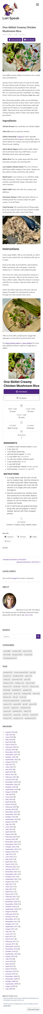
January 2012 (10, 916)
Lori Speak (11, 18)
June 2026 (9, 737)
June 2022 (9, 857)
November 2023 (11, 814)
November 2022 (11, 844)
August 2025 (10, 762)
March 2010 (9, 969)
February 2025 (10, 777)
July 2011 (9, 931)
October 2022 (10, 847)
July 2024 (9, 794)
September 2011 (11, 926)
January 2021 (10, 899)
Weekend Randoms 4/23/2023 (28, 562)
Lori (15, 35)
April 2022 (9, 862)
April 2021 (9, 891)
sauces (7, 711)
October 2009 (10, 981)
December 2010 (11, 946)
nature (7, 704)
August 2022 (10, 852)
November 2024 (11, 784)
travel (34, 715)
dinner (7, 686)
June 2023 (9, 827)
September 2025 (11, 759)
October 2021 (10, 876)
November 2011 (11, 921)
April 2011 (9, 936)
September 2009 (11, 984)
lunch (23, 697)
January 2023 (10, 839)
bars (32, 672)
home (36, 693)
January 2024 (10, 809)
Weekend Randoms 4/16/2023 (15, 559)
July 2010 (9, 959)
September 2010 (11, 954)
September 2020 (11, 909)
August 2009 (10, 986)
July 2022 (9, 854)
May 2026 (9, 739)
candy (6, 679)
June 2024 (9, 797)
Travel (28, 654)
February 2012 (10, 914)
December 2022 (11, 842)
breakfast (18, 676)
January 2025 (10, 779)
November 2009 (11, 979)
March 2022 (9, 864)
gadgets (27, 690)
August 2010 (10, 956)
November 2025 (11, 754)
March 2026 (9, 744)
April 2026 (9, 742)
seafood (17, 711)
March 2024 (9, 804)
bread (7, 676)
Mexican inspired (11, 700)
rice (6, 708)
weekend (30, 718)
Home (27, 651)
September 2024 (11, 789)
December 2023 (11, 812)
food (6, 690)
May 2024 (9, 799)
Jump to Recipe (16, 39)
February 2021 (10, 896)
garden (7, 693)
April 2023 (9, 832)
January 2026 (10, 749)
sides (27, 711)
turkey (7, 718)
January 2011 (10, 944)
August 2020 (10, 911)
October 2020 (10, 906)
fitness (34, 686)
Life (6, 654)
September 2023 (11, 819)
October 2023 (10, 817)
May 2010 (9, 964)
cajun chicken (27, 343)
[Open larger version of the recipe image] (21, 366)
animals (7, 672)
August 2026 (10, 732)
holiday (26, 693)
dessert (30, 683)
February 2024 (10, 807)
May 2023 (9, 829)
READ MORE (29, 615)
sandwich (25, 708)
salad (14, 708)
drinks (16, 686)
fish (25, 686)
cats (27, 679)
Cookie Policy (7, 1005)
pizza (32, 704)
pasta (17, 704)
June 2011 (9, 934)
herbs (17, 693)
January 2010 (10, 974)
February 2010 (10, 971)
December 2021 (11, 871)
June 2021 (9, 886)
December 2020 (11, 901)
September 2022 (11, 849)
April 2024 (9, 802)
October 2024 (10, 787)
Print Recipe (30, 39)
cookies (19, 683)
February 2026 (10, 747)
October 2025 (10, 757)
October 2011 (10, 924)
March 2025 (9, 774)
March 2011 (9, 939)
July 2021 (9, 884)
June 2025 (9, 767)
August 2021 (10, 881)
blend (20, 136)
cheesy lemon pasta (12, 343)
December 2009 (11, 976)
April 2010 (9, 966)
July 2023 (9, 824)
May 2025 (9, 769)
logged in (15, 578)
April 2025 (9, 772)
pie (25, 704)
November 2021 (11, 874)
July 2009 (9, 989)
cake (28, 676)
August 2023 (10, 822)
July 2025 (9, 764)
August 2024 (10, 792)
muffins (25, 700)
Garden (16, 651)
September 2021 (11, 879)
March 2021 (9, 894)
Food (6, 651)
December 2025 (11, 752)
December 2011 (11, 919)
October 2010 (10, 951)
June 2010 (9, 961)
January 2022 (10, 869)
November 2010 (11, 949)
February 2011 (10, 941)
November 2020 (11, 904)
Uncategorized (10, 658)
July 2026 (9, 734)
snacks (7, 715)
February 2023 (10, 837)
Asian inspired (21, 672)
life (15, 697)
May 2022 (9, 859)
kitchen (7, 697)
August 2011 (10, 929)
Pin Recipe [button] (23, 398)
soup (16, 715)
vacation (18, 718)
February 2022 (10, 867)
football (16, 690)
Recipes (22, 35)
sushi (25, 715)
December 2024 (11, 782)
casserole (17, 679)
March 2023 (9, 834)
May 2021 (9, 889)
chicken (8, 683)
